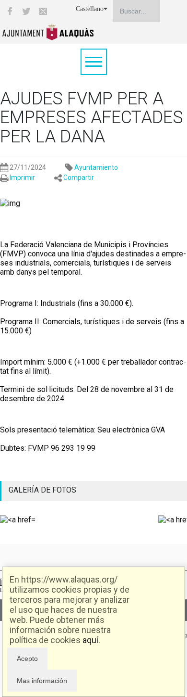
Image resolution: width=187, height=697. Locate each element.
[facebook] (9, 11)
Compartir (78, 177)
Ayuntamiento (96, 167)
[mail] (43, 11)
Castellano (90, 9)
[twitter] (26, 11)
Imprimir (22, 177)
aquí (90, 640)
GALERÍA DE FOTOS (42, 489)
